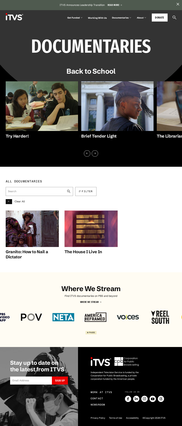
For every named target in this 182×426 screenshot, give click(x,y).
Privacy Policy (98, 418)
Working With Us (97, 18)
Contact (97, 398)
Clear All (20, 201)
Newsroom (98, 404)
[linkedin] (136, 399)
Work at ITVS (101, 392)
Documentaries (120, 17)
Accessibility (132, 418)
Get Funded (73, 17)
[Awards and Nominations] (9, 201)
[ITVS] (14, 17)
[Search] (174, 17)
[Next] (95, 153)
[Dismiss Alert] (177, 4)
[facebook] (128, 399)
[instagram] (144, 399)
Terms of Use (115, 418)
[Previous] (87, 153)
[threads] (161, 399)
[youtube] (152, 399)
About (140, 17)
